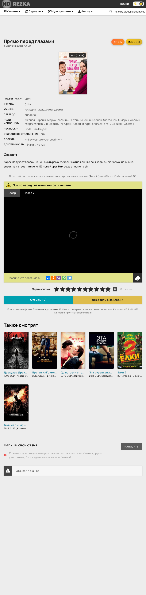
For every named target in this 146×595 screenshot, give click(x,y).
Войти (124, 4)
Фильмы (12, 11)
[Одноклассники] (53, 278)
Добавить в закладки (107, 299)
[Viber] (58, 278)
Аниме (85, 11)
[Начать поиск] (111, 11)
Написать (131, 446)
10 (108, 289)
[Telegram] (69, 278)
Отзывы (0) (38, 299)
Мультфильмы (61, 11)
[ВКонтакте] (48, 278)
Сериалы (34, 11)
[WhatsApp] (64, 278)
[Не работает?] (137, 278)
